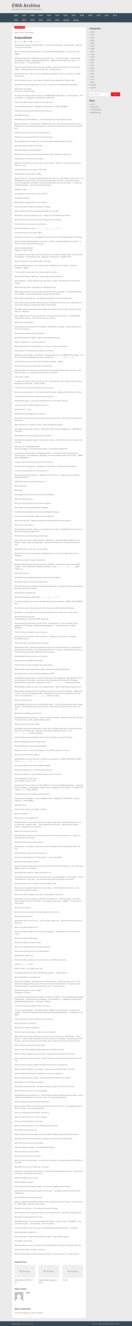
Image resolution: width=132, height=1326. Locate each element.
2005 (57, 15)
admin (21, 41)
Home (16, 32)
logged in (26, 1313)
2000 (16, 15)
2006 (65, 15)
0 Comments (37, 41)
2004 (49, 15)
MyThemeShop (104, 1324)
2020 (57, 20)
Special (76, 20)
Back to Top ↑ (115, 1324)
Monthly (66, 20)
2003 (41, 15)
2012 (115, 15)
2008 (82, 15)
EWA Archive (26, 5)
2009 (90, 15)
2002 (32, 15)
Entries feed (95, 107)
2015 (32, 20)
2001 (24, 15)
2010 (98, 15)
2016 (41, 20)
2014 (24, 20)
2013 (16, 20)
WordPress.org (96, 112)
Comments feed (96, 110)
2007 (74, 15)
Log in (93, 104)
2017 (49, 20)
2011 (107, 15)
